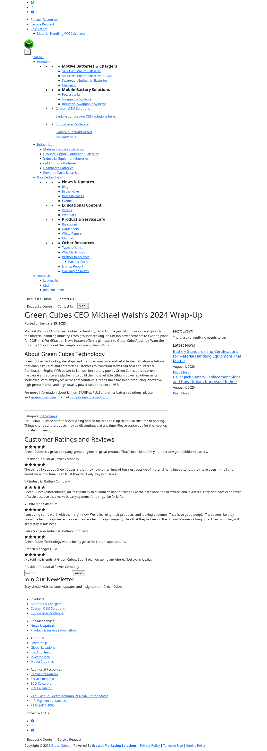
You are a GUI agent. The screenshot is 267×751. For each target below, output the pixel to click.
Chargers (69, 85)
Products (43, 62)
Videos (67, 210)
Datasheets (70, 229)
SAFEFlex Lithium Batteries (81, 71)
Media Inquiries (42, 661)
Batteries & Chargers (46, 604)
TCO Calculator (42, 683)
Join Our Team (53, 290)
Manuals (68, 238)
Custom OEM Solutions (73, 108)
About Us (44, 276)
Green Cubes (60, 745)
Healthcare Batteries (58, 168)
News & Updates (78, 181)
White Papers (72, 233)
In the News (71, 191)
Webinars (69, 215)
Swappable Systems (76, 99)
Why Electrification (76, 252)
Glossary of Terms (75, 271)
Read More (101, 345)
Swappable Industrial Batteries (84, 80)
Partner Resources (44, 19)
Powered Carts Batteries (61, 172)
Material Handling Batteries (63, 149)
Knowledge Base (49, 177)
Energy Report (72, 266)
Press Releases (73, 196)
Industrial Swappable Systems (84, 104)
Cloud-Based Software (72, 124)
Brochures (69, 224)
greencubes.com (43, 397)
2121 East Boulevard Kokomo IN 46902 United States (69, 696)
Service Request (42, 24)
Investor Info (40, 657)
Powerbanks (71, 94)
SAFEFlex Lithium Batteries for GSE (87, 76)
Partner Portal (78, 262)
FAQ (46, 285)
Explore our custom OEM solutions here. (86, 116)
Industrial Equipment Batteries (66, 158)
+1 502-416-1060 (43, 705)
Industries (44, 144)
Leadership (51, 280)
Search (78, 573)
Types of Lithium (74, 247)
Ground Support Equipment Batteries (71, 154)
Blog (65, 187)
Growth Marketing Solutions (114, 745)
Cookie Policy (196, 745)
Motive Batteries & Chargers (89, 66)
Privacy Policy (150, 745)
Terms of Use (173, 745)
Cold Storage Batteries (59, 163)
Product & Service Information (53, 630)
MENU (38, 57)
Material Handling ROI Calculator (61, 33)
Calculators (39, 29)
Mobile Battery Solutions (86, 89)
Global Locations (43, 647)
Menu (83, 306)
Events (67, 201)
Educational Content (82, 205)
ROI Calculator (41, 688)
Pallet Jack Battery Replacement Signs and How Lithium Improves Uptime (207, 379)
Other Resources (78, 242)
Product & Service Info (83, 219)
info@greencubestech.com (89, 397)
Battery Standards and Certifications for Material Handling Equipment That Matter (207, 356)
